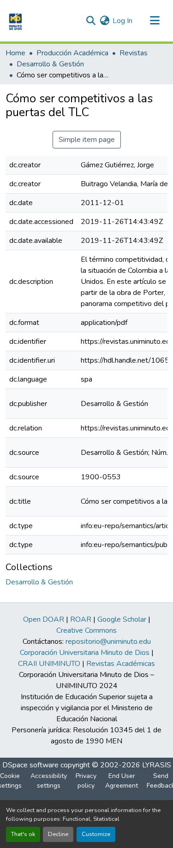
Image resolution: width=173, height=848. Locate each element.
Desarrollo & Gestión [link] (50, 64)
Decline (58, 834)
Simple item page (87, 140)
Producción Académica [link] (72, 53)
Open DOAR (43, 619)
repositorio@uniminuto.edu (108, 641)
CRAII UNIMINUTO (49, 664)
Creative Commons (86, 630)
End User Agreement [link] (121, 780)
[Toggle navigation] (154, 20)
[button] (15, 20)
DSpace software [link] (30, 765)
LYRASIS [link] (156, 765)
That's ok (23, 834)
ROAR (80, 619)
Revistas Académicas (120, 664)
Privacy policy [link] (86, 780)
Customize (96, 834)
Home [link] (15, 53)
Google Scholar (121, 619)
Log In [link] (122, 21)
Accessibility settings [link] (48, 780)
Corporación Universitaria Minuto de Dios (84, 653)
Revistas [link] (133, 53)
